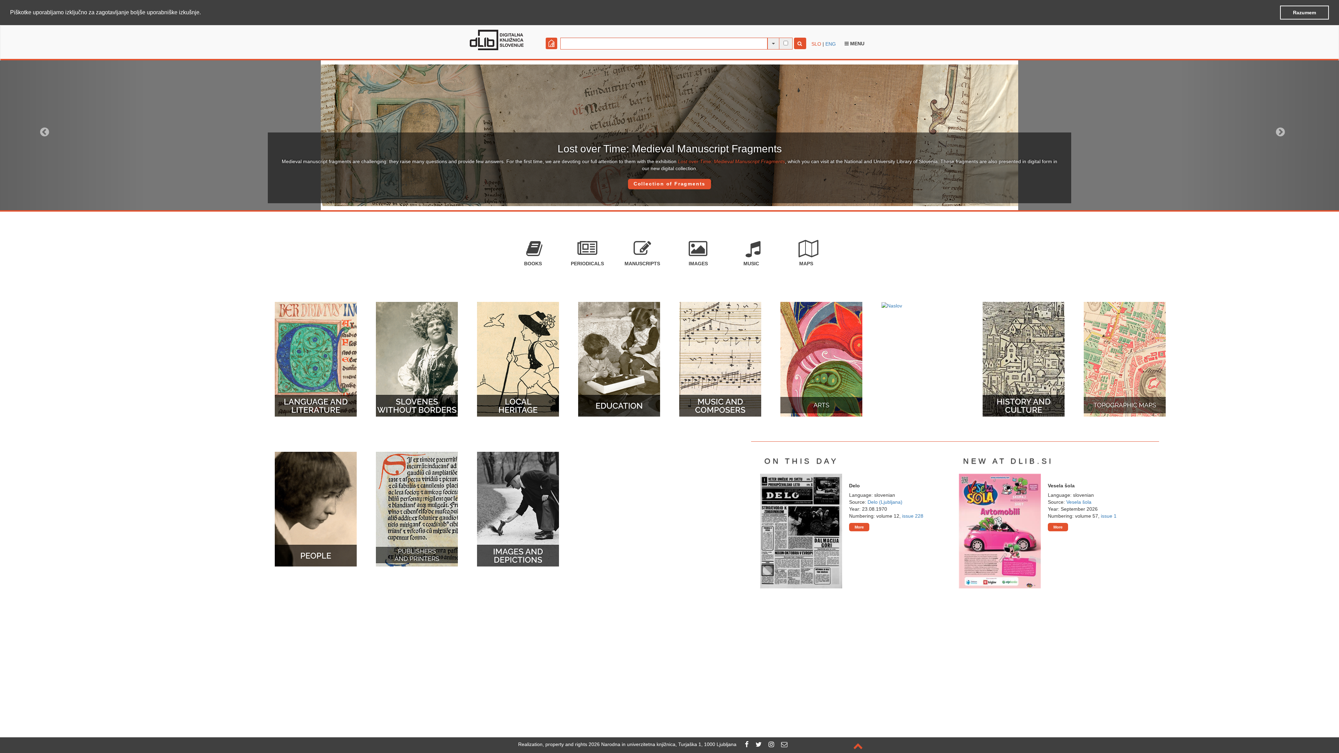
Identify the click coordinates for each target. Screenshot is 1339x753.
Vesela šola (1078, 502)
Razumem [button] (1304, 12)
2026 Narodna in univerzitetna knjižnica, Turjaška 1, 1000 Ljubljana (662, 744)
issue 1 (1109, 516)
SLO (816, 44)
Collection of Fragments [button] (669, 184)
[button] (203, 13)
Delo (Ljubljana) (885, 502)
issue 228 (912, 516)
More (859, 527)
